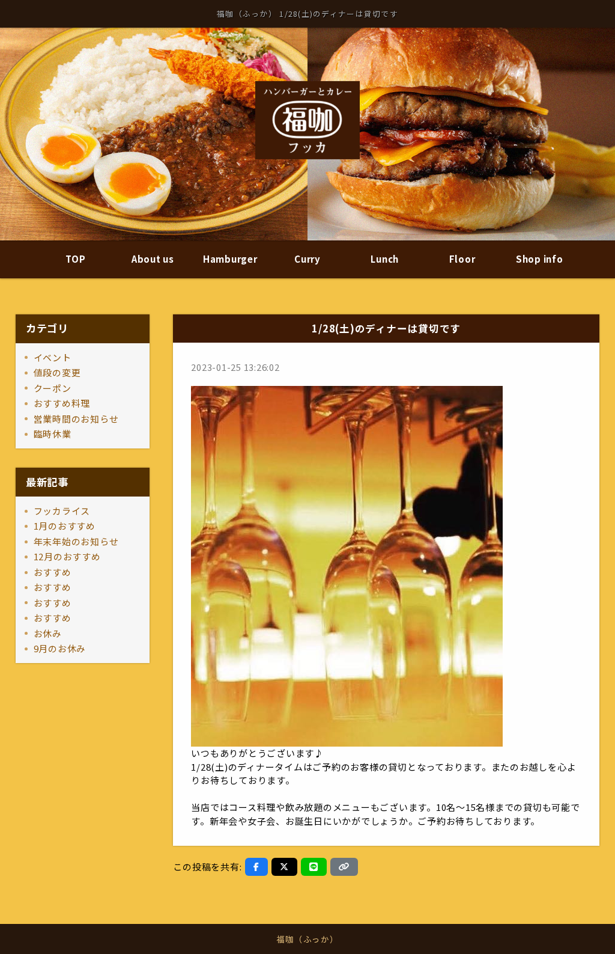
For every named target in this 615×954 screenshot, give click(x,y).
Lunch (385, 258)
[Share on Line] (314, 867)
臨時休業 (52, 433)
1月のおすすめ (64, 525)
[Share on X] (284, 867)
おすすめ (52, 572)
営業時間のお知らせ (76, 418)
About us (153, 258)
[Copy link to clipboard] (344, 867)
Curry (307, 258)
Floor (462, 258)
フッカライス (62, 510)
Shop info (539, 258)
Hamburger (230, 258)
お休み (48, 633)
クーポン (52, 388)
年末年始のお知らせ (76, 541)
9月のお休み (60, 648)
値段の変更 (57, 372)
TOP (75, 258)
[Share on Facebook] (256, 867)
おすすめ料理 (62, 403)
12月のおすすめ (67, 556)
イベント (52, 357)
